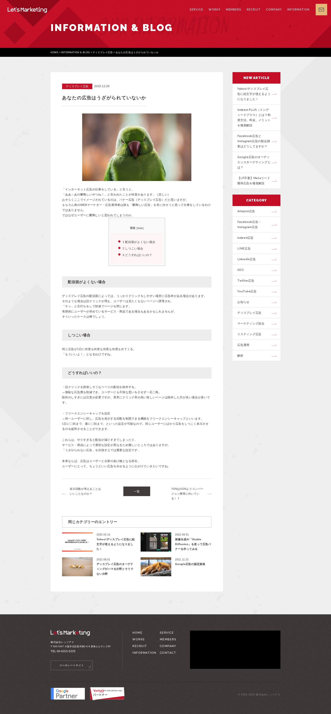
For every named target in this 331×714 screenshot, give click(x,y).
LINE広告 (244, 248)
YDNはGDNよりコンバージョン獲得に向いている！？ (187, 493)
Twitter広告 (245, 280)
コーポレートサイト (71, 665)
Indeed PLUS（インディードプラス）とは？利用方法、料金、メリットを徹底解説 (253, 117)
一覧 (137, 491)
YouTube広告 (247, 291)
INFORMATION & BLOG (75, 52)
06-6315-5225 (66, 651)
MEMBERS (234, 9)
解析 (240, 355)
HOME (54, 52)
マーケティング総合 (251, 323)
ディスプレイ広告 (103, 52)
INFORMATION (298, 9)
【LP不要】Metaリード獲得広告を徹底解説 (253, 180)
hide (140, 228)
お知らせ (243, 302)
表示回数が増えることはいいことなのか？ (85, 491)
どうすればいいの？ (137, 255)
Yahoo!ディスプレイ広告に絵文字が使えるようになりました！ (253, 94)
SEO (240, 270)
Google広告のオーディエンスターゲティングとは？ (253, 162)
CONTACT (168, 652)
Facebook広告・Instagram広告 (249, 224)
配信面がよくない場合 (139, 242)
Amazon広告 (246, 211)
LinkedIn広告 (246, 259)
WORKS (215, 9)
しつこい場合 (133, 248)
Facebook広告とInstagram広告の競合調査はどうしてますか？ (253, 141)
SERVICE (196, 9)
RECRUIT (254, 9)
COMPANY (274, 9)
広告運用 (243, 345)
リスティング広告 (249, 334)
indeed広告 (245, 238)
